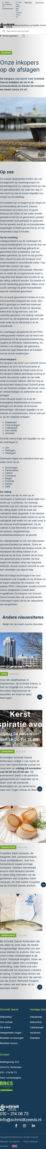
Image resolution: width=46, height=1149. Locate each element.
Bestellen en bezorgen (12, 1038)
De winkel (41, 25)
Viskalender (36, 1016)
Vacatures (35, 1032)
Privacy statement (31, 1141)
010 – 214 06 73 (8, 1072)
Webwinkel (19, 25)
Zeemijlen (35, 1038)
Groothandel (6, 53)
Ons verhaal (31, 25)
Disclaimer (4, 1146)
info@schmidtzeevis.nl (20, 1119)
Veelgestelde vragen (10, 1032)
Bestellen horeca (9, 1043)
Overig (4, 674)
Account (40, 2)
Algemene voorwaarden (10, 1141)
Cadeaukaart (36, 1027)
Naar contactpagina (10, 1077)
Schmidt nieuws (7, 751)
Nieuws (28, 2)
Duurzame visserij (8, 847)
